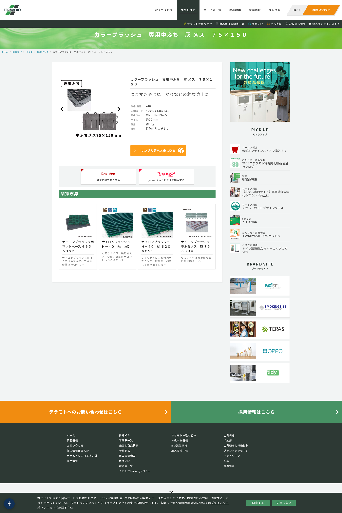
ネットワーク (232, 455)
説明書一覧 (126, 466)
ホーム (5, 51)
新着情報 (72, 440)
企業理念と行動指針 (236, 445)
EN (294, 10)
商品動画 (235, 10)
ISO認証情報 (179, 445)
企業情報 (255, 10)
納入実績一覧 (179, 450)
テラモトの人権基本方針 (82, 455)
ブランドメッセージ (236, 450)
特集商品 (124, 450)
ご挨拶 (228, 440)
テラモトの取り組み (199, 24)
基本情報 (229, 466)
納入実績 (276, 24)
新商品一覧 (126, 440)
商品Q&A (257, 24)
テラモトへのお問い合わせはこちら (85, 412)
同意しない (283, 503)
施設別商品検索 (129, 445)
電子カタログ (164, 10)
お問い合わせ (75, 445)
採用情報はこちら (256, 412)
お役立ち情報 (297, 24)
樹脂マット (43, 51)
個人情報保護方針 (78, 450)
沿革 (226, 461)
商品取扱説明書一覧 (231, 24)
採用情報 (275, 10)
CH (300, 10)
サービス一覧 (212, 10)
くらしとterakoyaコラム (135, 471)
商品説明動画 (127, 455)
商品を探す (188, 10)
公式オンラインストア (326, 24)
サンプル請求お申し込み (158, 150)
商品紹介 (17, 51)
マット (29, 51)
